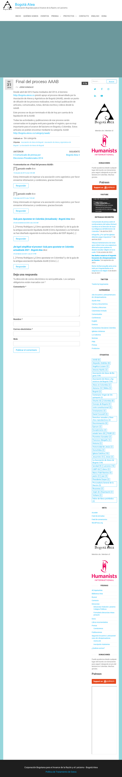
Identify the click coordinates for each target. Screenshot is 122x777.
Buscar (94, 597)
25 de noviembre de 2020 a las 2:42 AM (25, 223)
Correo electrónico (23, 329)
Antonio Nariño (100, 370)
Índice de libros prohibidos (103, 500)
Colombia (108, 401)
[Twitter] (95, 89)
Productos (95, 348)
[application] (104, 205)
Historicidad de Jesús (103, 447)
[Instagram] (108, 89)
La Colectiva (96, 335)
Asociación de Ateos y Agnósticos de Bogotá (103, 380)
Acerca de (97, 641)
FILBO (110, 433)
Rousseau (98, 489)
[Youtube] (102, 96)
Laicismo (108, 466)
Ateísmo (97, 388)
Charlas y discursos (99, 307)
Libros (106, 469)
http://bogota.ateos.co (24, 95)
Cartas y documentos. (100, 304)
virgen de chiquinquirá (103, 492)
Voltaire (97, 495)
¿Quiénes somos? (98, 648)
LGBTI (96, 469)
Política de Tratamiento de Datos (61, 772)
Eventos (45, 16)
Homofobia (98, 450)
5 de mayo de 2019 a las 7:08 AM (23, 198)
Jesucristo (98, 457)
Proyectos (68, 16)
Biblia (107, 388)
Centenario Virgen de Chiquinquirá (103, 396)
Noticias (95, 338)
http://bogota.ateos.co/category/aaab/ (31, 133)
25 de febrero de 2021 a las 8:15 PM (24, 254)
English (95, 16)
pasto (96, 476)
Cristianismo (99, 411)
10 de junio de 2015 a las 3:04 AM (24, 173)
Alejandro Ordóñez (101, 363)
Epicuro (97, 427)
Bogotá (97, 391)
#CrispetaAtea (97, 590)
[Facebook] (102, 89)
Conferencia (96, 318)
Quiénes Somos (30, 16)
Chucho (97, 401)
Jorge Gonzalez (26, 87)
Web (15, 339)
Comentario (19, 286)
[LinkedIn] (95, 96)
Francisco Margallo (102, 440)
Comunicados (97, 314)
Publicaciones (97, 632)
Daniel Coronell (100, 414)
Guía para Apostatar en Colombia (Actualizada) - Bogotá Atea (41, 219)
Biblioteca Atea (97, 594)
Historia (97, 443)
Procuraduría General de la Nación (103, 484)
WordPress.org (97, 523)
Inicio (18, 16)
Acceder (95, 513)
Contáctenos (98, 628)
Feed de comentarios (99, 519)
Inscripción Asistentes (102, 644)
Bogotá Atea (25, 4)
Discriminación (100, 423)
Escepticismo (99, 430)
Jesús (109, 457)
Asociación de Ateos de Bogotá (32, 142)
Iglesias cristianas (98, 331)
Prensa (55, 16)
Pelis (93, 342)
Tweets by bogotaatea (100, 284)
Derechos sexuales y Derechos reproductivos (103, 418)
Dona (104, 16)
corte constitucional (102, 407)
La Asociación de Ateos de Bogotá (32, 145)
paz (104, 476)
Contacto (84, 16)
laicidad (97, 466)
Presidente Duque (101, 479)
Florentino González (102, 437)
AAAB (96, 360)
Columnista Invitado (99, 311)
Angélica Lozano (100, 366)
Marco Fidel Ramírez (102, 473)
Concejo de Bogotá (101, 404)
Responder (21, 185)
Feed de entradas (98, 516)
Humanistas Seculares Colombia (104, 328)
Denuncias (95, 604)
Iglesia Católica (101, 453)
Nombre (18, 319)
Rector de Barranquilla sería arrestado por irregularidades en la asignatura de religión (104, 268)
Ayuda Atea (96, 301)
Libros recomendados (100, 622)
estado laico (99, 433)
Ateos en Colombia (102, 385)
